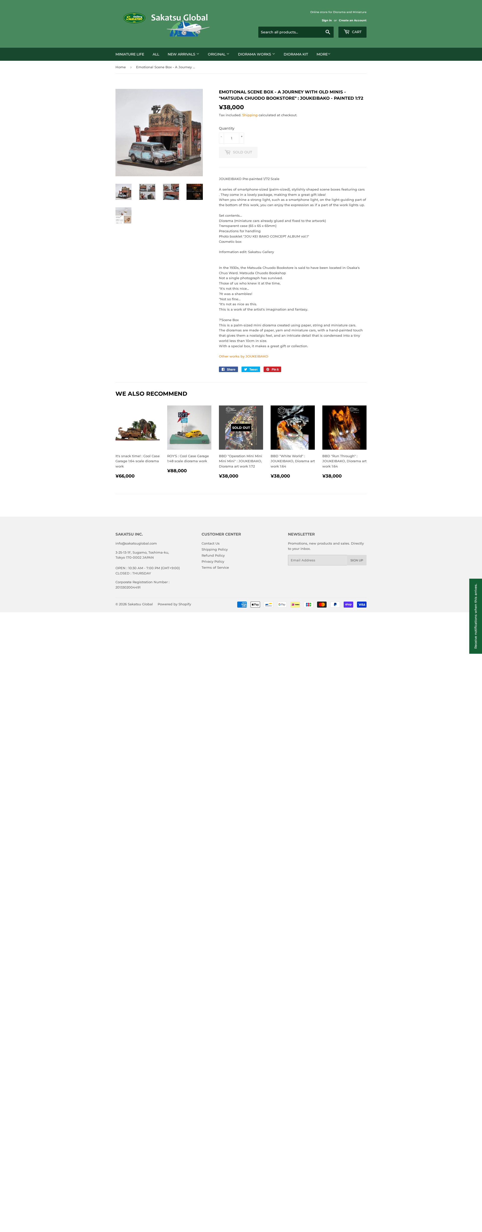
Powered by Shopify (174, 604)
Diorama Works (255, 54)
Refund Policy (213, 555)
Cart (356, 32)
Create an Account (353, 20)
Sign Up (356, 560)
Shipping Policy (215, 549)
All (156, 54)
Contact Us (211, 543)
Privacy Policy (213, 561)
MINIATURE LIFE (129, 54)
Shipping (250, 115)
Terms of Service (215, 567)
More (322, 54)
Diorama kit (296, 54)
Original (217, 54)
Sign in (327, 20)
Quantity (226, 128)
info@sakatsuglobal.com (136, 543)
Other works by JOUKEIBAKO (243, 356)
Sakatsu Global (140, 604)
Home (120, 67)
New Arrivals (182, 54)
